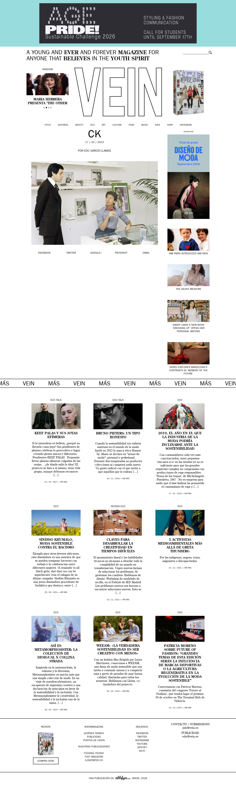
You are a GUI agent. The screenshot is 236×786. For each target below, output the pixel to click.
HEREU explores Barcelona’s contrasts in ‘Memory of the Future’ (188, 370)
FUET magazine (94, 757)
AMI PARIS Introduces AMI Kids (188, 254)
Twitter (142, 737)
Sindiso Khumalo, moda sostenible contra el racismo (56, 543)
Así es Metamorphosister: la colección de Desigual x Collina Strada (56, 653)
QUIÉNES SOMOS (94, 733)
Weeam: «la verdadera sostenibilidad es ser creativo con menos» (118, 649)
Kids (157, 125)
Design (115, 506)
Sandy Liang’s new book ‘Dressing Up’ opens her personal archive (188, 328)
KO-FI (142, 751)
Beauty (79, 125)
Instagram (186, 125)
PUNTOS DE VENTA (94, 740)
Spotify (142, 747)
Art (103, 125)
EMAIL (146, 253)
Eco (92, 125)
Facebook (142, 733)
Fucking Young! (94, 753)
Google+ (6, 784)
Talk (58, 400)
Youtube (142, 744)
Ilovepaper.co (94, 760)
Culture (117, 125)
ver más (63, 482)
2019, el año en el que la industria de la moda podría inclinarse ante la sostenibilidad (180, 441)
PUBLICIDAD (94, 737)
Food (131, 125)
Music (144, 125)
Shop (170, 125)
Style (48, 125)
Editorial (63, 125)
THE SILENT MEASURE (188, 289)
